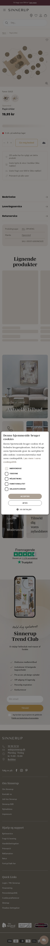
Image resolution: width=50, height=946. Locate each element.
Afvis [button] (25, 503)
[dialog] (25, 473)
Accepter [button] (25, 496)
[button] (25, 509)
